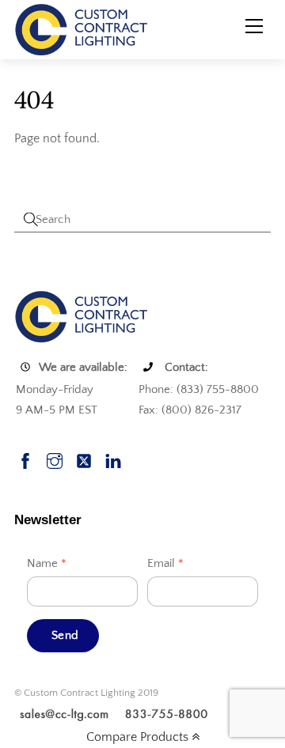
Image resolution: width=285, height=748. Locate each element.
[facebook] (25, 459)
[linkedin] (113, 459)
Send (64, 635)
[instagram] (55, 459)
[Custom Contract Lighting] (81, 28)
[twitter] (84, 459)
